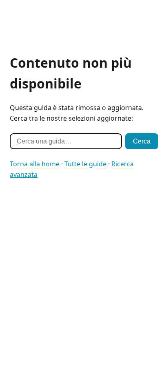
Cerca (141, 141)
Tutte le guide (85, 163)
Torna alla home (35, 163)
